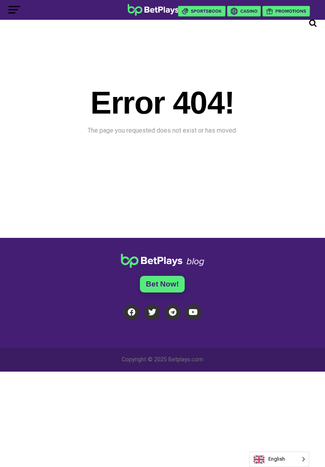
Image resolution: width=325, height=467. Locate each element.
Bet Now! (162, 284)
